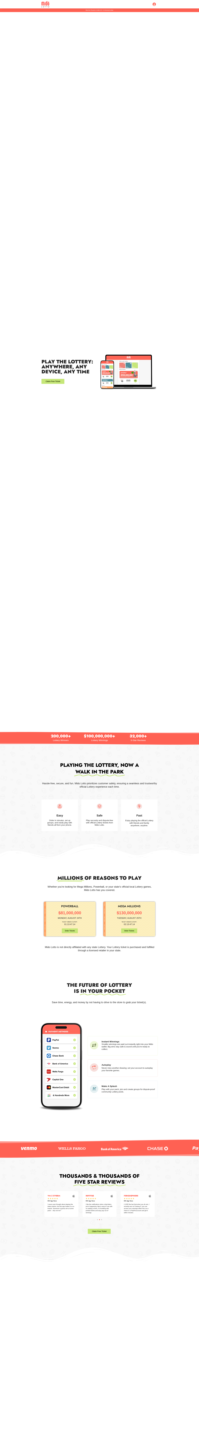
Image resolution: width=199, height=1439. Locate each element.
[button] (43, 1204)
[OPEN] (154, 4)
